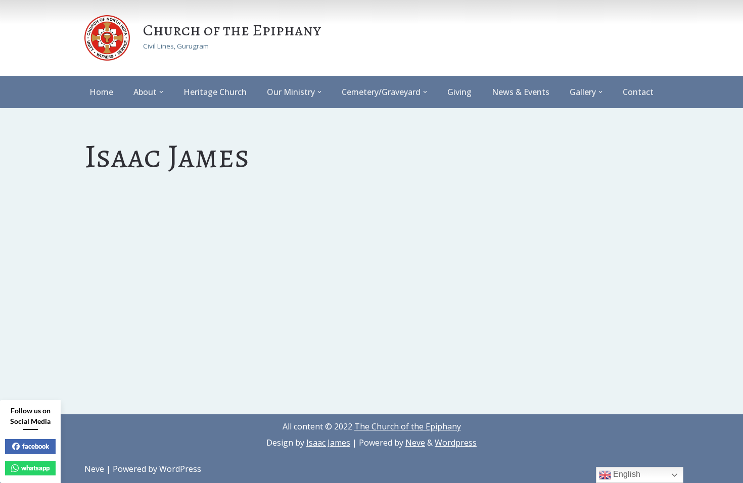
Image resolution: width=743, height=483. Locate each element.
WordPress (180, 468)
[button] (161, 92)
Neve (415, 442)
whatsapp (35, 468)
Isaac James (328, 442)
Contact (638, 92)
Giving (459, 92)
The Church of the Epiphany (407, 426)
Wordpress (456, 442)
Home (101, 92)
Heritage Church (215, 92)
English (625, 474)
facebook (35, 446)
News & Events (520, 92)
